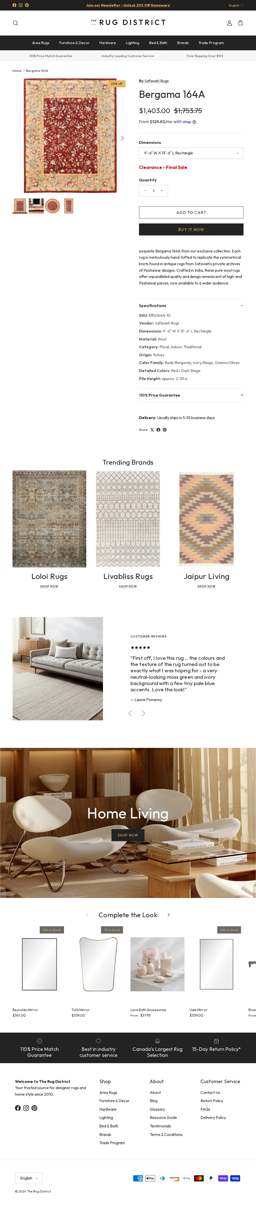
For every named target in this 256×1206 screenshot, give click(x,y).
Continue (78, 644)
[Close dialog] (221, 541)
